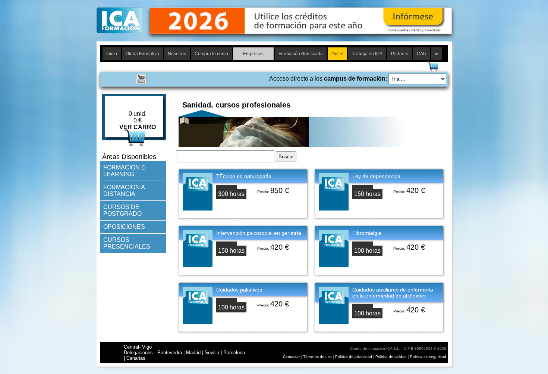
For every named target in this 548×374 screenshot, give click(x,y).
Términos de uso (317, 357)
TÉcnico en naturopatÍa (243, 176)
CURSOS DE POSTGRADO (122, 210)
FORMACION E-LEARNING (125, 170)
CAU (421, 53)
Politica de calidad (391, 357)
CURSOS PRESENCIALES (126, 243)
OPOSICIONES (124, 227)
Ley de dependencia (376, 176)
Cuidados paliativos (239, 290)
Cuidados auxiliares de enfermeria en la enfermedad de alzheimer (392, 293)
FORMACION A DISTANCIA (124, 190)
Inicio (111, 53)
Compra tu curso (211, 53)
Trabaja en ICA (367, 53)
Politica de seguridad (428, 357)
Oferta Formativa (142, 53)
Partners (399, 53)
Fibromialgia (366, 233)
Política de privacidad (354, 357)
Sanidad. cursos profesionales (236, 105)
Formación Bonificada (300, 53)
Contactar (291, 357)
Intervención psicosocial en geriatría (258, 233)
